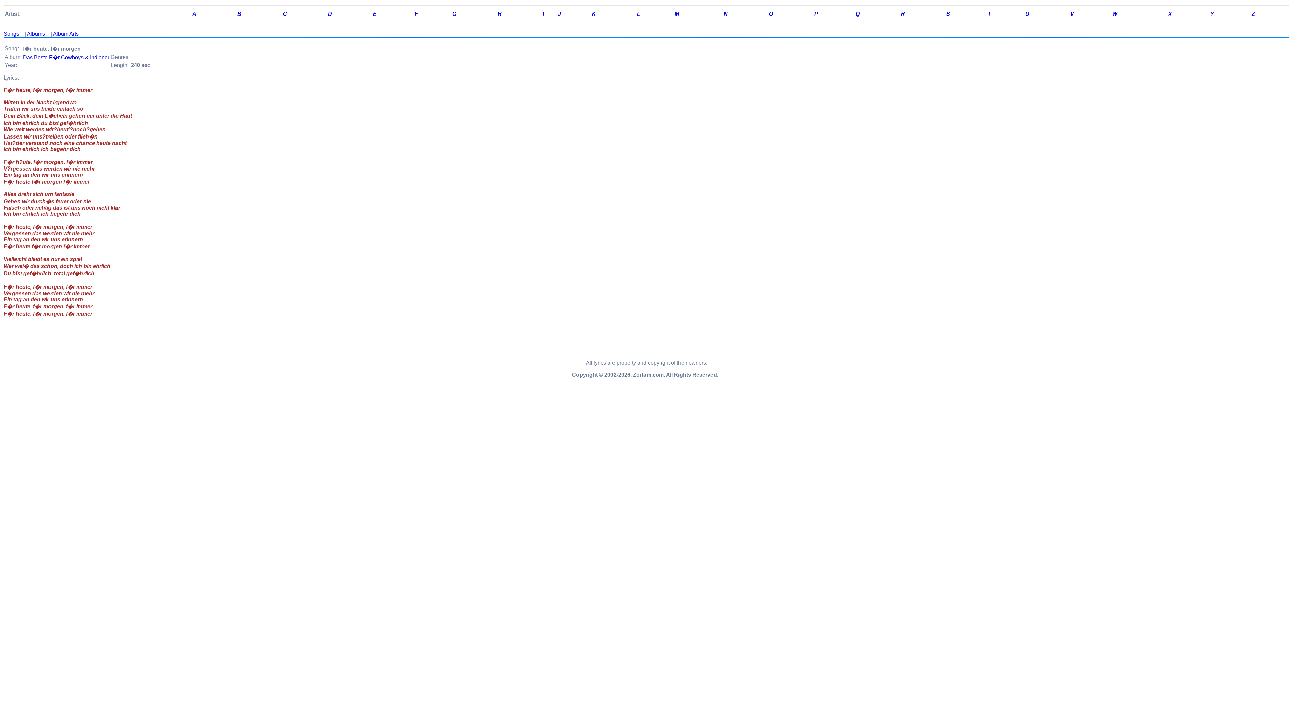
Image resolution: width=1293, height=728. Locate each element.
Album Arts (66, 34)
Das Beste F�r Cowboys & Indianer (66, 57)
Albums (36, 34)
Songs (11, 34)
